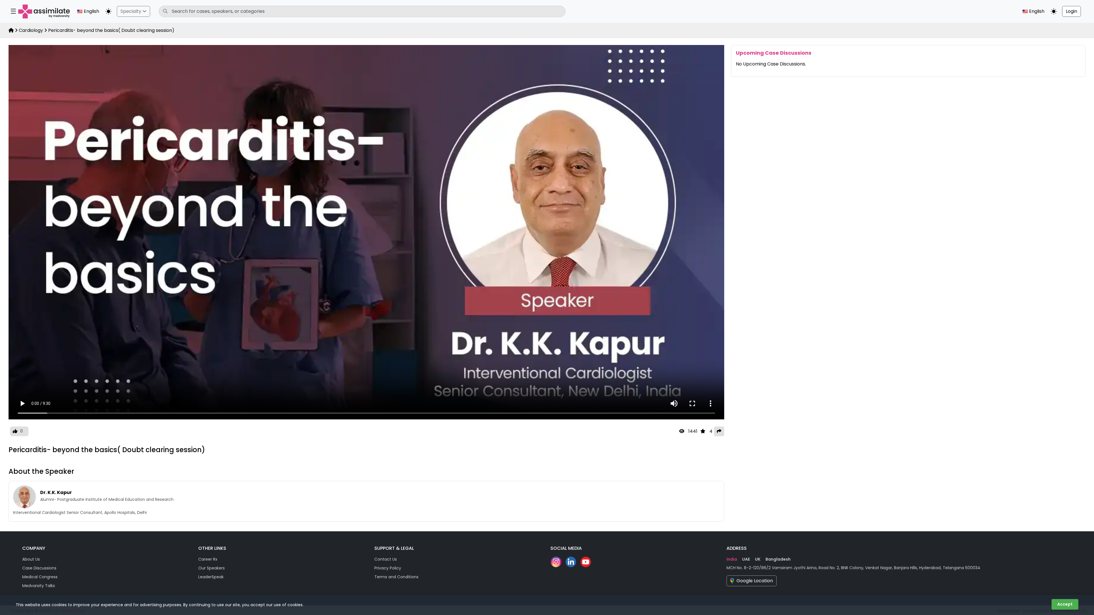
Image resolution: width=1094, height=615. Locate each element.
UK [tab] (757, 559)
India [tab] (731, 559)
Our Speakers (211, 568)
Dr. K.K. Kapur (56, 492)
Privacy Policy (387, 568)
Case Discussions (39, 568)
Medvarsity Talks (38, 586)
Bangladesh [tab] (778, 559)
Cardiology (31, 30)
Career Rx (207, 559)
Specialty (131, 11)
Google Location (754, 580)
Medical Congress (40, 577)
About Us (31, 559)
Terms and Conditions (396, 577)
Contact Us (385, 559)
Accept (1065, 604)
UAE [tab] (746, 559)
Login (1071, 11)
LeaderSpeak (211, 577)
